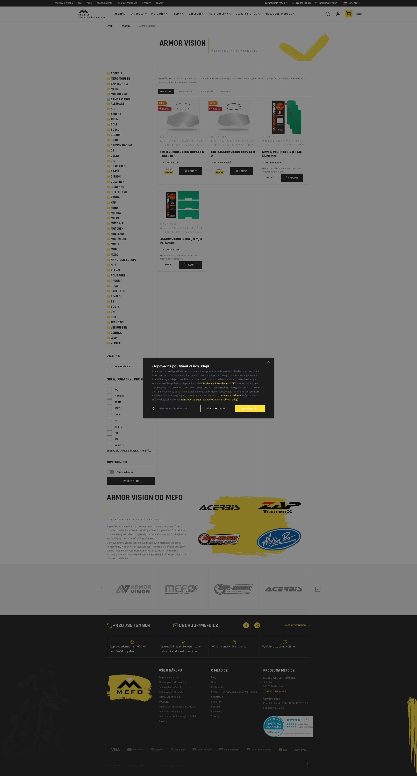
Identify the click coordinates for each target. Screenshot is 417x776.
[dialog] (208, 388)
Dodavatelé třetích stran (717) (219, 383)
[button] (169, 408)
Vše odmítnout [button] (217, 408)
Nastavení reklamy (230, 395)
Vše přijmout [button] (250, 408)
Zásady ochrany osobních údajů (220, 399)
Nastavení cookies (191, 399)
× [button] (268, 362)
